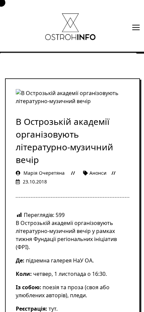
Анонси (97, 173)
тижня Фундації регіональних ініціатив (66, 239)
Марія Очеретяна (44, 173)
